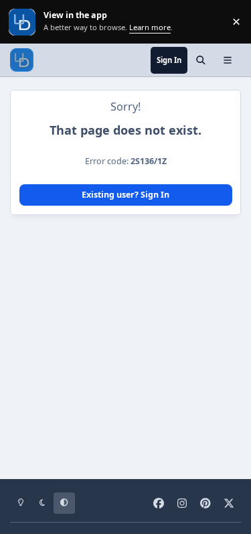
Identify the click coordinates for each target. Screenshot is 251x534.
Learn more (23, 21)
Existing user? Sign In (125, 194)
